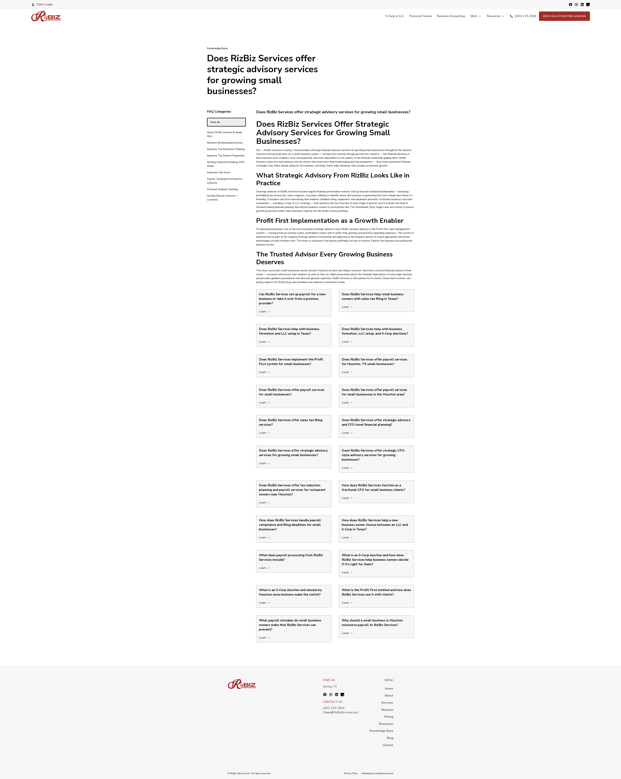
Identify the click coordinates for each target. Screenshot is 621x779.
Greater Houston (318, 270)
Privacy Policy (351, 773)
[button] (476, 16)
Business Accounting (451, 16)
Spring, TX (330, 686)
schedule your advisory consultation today (321, 282)
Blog (390, 738)
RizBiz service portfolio (335, 211)
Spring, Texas (292, 150)
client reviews (397, 278)
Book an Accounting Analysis (564, 16)
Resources (386, 724)
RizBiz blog (284, 282)
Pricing (388, 717)
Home (389, 688)
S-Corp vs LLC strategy (296, 203)
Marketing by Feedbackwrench (377, 773)
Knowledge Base (381, 731)
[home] (46, 16)
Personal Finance (420, 16)
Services (387, 703)
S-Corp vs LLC (395, 16)
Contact (387, 745)
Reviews (387, 710)
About (389, 695)
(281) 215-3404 (333, 708)
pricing (259, 282)
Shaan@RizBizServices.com (340, 712)
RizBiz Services (272, 150)
